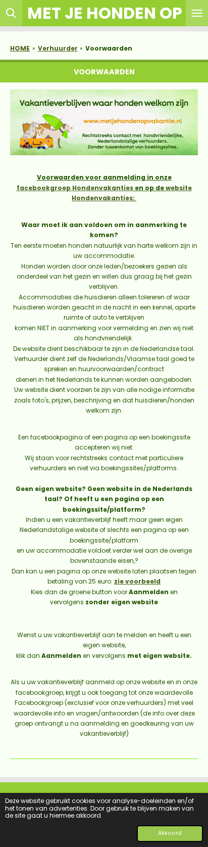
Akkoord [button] (170, 833)
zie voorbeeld (137, 581)
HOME (20, 48)
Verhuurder (58, 48)
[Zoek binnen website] (11, 13)
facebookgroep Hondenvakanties (75, 188)
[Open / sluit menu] (197, 13)
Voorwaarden (108, 48)
